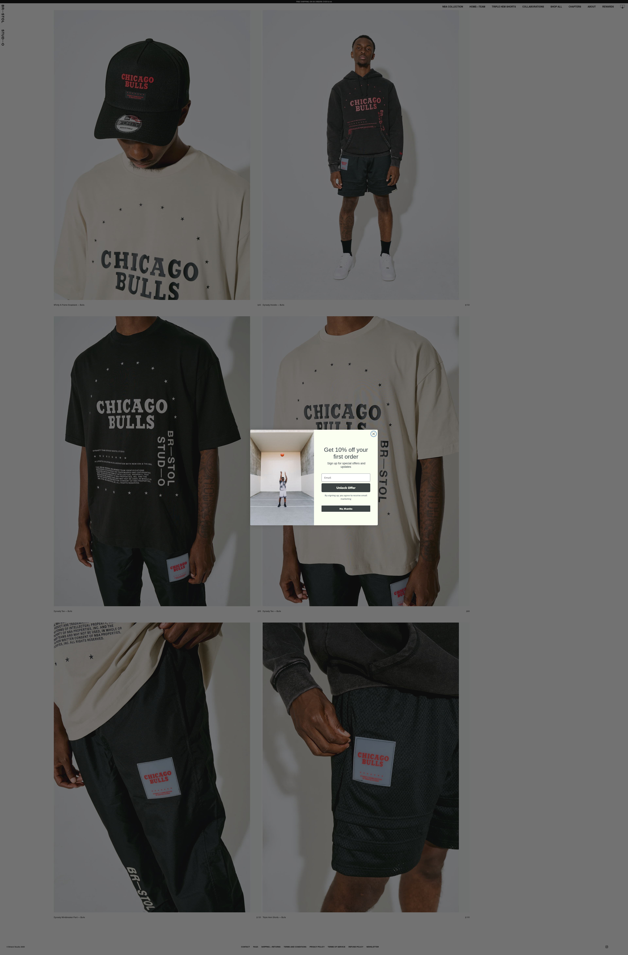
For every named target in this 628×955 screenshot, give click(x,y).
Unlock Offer (346, 487)
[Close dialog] (373, 434)
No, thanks (346, 509)
